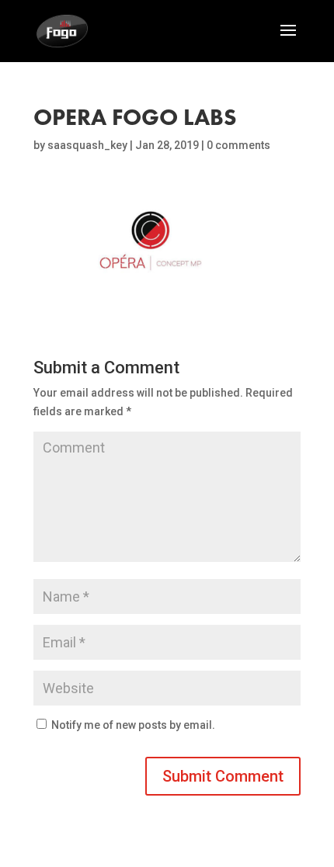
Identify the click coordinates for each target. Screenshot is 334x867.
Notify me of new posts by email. (133, 725)
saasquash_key (87, 145)
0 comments (238, 145)
